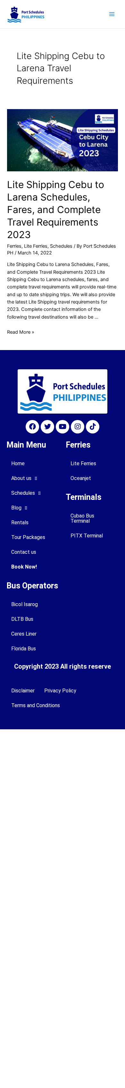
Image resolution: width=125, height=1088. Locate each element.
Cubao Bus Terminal (82, 518)
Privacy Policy (60, 691)
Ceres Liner (24, 634)
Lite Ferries (35, 246)
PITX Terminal (87, 536)
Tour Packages (28, 537)
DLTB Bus (22, 619)
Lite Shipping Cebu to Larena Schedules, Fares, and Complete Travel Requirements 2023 (55, 209)
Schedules (61, 246)
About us (21, 478)
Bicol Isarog (24, 604)
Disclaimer (23, 691)
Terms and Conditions (35, 705)
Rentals (20, 522)
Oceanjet (81, 478)
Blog (16, 508)
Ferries (14, 246)
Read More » (20, 332)
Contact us (23, 552)
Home (18, 463)
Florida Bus (23, 649)
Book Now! (24, 567)
